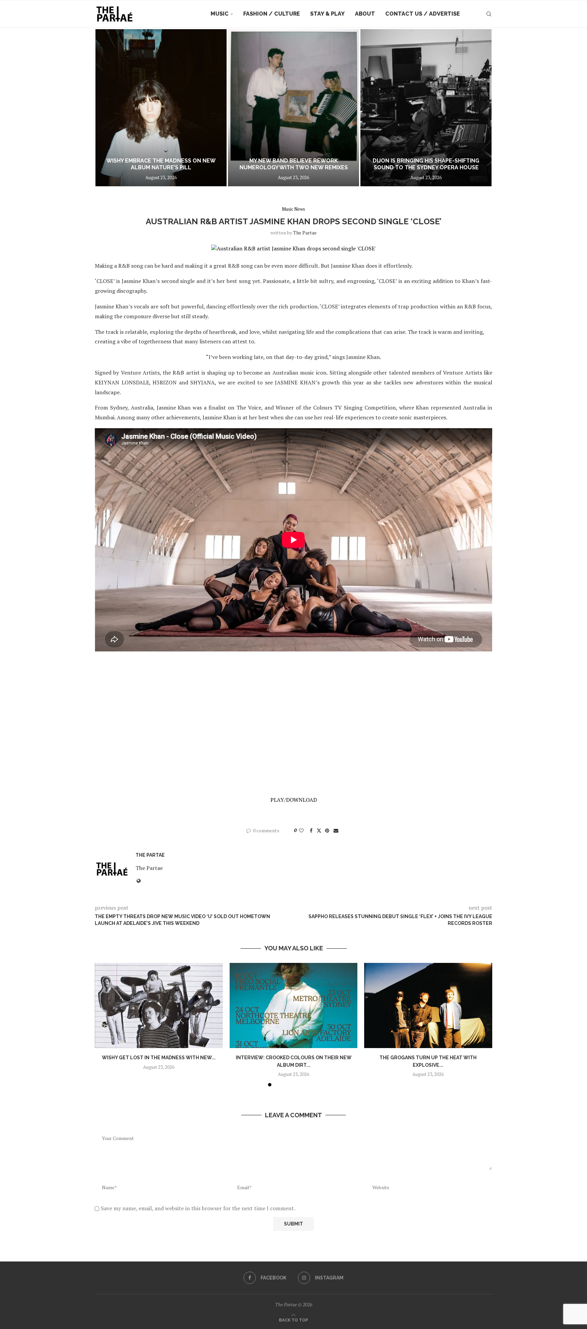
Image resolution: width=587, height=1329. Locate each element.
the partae (305, 232)
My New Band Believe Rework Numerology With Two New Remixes (293, 164)
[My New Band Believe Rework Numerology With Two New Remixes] (293, 107)
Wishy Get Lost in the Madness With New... (159, 1057)
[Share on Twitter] (319, 830)
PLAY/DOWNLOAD (293, 799)
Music (220, 14)
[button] (107, 107)
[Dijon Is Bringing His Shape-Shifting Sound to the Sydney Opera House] (426, 107)
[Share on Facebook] (311, 830)
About (365, 14)
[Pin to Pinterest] (327, 830)
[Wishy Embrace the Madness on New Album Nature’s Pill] (161, 107)
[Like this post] (301, 830)
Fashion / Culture (271, 14)
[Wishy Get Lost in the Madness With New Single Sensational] (159, 1005)
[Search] (488, 13)
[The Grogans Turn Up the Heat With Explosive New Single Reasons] (428, 1005)
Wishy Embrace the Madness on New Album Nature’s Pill (161, 164)
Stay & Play (327, 14)
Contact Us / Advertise (422, 14)
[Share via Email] (336, 830)
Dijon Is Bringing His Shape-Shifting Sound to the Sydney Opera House (426, 164)
